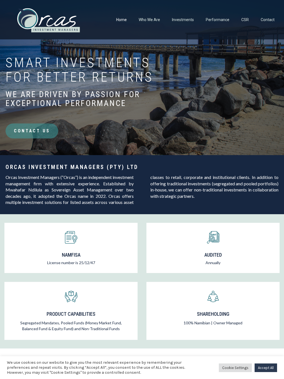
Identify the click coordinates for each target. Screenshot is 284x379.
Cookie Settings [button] (235, 368)
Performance (217, 19)
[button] (32, 131)
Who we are (149, 19)
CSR (245, 19)
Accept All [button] (266, 368)
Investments (183, 19)
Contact (268, 19)
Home (121, 19)
